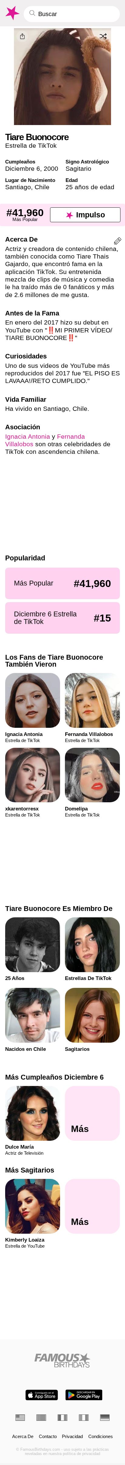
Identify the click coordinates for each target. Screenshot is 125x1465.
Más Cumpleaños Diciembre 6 (54, 1077)
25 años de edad (90, 186)
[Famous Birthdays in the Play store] (84, 1395)
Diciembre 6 (22, 168)
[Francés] (62, 1417)
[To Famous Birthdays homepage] (12, 13)
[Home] (63, 1360)
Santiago (18, 186)
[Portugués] (41, 1417)
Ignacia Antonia (27, 436)
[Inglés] (20, 1417)
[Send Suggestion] (118, 242)
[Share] (22, 36)
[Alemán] (105, 1417)
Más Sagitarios (29, 1170)
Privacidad (72, 1437)
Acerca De (22, 1437)
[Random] (103, 36)
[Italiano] (84, 1417)
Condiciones (100, 1437)
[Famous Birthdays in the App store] (42, 1395)
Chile (42, 186)
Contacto (48, 1437)
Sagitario (78, 168)
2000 (51, 168)
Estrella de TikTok (31, 145)
